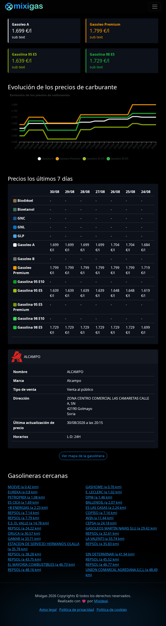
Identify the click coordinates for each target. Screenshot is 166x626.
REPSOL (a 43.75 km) (24, 559)
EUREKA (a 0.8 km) (22, 492)
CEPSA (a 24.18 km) (101, 523)
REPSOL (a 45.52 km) (102, 559)
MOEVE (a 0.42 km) (23, 487)
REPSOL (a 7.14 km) (23, 512)
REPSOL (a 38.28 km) (24, 554)
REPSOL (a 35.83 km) (102, 543)
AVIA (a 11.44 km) (99, 518)
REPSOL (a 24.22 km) (24, 528)
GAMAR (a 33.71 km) (24, 538)
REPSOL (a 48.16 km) (24, 569)
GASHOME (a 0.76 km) (103, 487)
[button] (45, 158)
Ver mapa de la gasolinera (83, 455)
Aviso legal (48, 609)
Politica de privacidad (76, 609)
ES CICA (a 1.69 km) (23, 502)
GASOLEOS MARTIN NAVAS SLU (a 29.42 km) (121, 528)
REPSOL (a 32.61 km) (102, 533)
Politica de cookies (112, 609)
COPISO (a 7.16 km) (101, 512)
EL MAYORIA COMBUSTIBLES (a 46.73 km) (41, 564)
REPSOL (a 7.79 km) (23, 518)
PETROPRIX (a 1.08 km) (26, 497)
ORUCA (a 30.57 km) (24, 533)
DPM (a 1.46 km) (99, 497)
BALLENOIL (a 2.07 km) (104, 502)
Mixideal (101, 601)
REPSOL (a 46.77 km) (102, 564)
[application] (83, 127)
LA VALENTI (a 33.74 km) (105, 538)
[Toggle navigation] (155, 6)
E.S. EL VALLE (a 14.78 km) (28, 523)
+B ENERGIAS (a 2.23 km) (28, 507)
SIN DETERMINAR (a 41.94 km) (110, 554)
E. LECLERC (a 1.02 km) (104, 492)
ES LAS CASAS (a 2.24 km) (106, 507)
